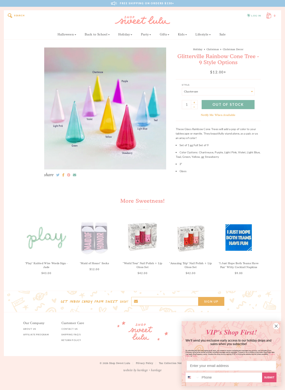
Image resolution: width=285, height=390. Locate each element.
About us (29, 329)
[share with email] (74, 175)
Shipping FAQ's (71, 334)
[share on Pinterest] (68, 175)
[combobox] (193, 377)
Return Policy (71, 340)
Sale (222, 34)
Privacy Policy (144, 363)
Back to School (96, 34)
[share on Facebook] (63, 175)
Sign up (211, 301)
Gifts (163, 34)
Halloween (66, 34)
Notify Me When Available (218, 114)
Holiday (124, 34)
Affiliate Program (36, 334)
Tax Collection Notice (172, 363)
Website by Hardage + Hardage (142, 370)
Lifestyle (201, 34)
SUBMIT (269, 377)
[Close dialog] (276, 326)
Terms (194, 356)
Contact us (69, 329)
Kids (181, 34)
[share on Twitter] (58, 175)
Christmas (212, 49)
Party (145, 34)
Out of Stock (228, 104)
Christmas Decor (233, 49)
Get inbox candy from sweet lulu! (94, 301)
